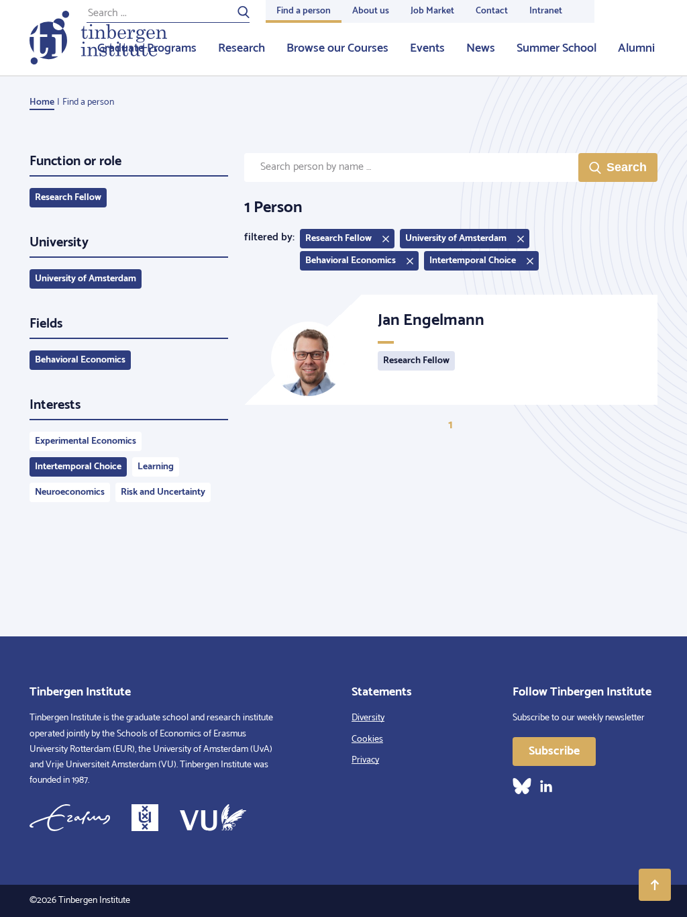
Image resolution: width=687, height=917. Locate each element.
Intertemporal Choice (78, 467)
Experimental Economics (85, 441)
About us (370, 11)
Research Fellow (68, 197)
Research (241, 48)
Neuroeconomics (70, 492)
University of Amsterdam (85, 279)
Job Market (432, 11)
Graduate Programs (147, 48)
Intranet (545, 11)
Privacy (365, 760)
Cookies (367, 739)
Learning (156, 467)
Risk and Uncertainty (163, 492)
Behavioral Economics (80, 360)
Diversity (368, 718)
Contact (492, 11)
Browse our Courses (337, 48)
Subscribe (554, 751)
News (480, 48)
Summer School (556, 48)
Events (427, 48)
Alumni (636, 48)
